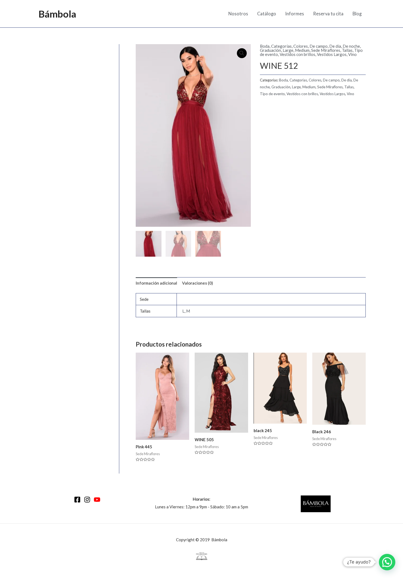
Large (288, 50)
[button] (387, 562)
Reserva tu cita (328, 13)
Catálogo (266, 13)
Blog (357, 13)
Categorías (281, 46)
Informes (294, 13)
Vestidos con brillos (297, 54)
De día (335, 46)
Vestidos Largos (332, 54)
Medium (302, 50)
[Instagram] (87, 499)
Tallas (347, 50)
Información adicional (156, 282)
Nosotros (238, 13)
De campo (319, 46)
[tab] (156, 283)
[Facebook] (77, 499)
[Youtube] (97, 499)
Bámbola (57, 13)
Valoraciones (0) (197, 282)
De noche (351, 46)
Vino (352, 54)
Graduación (270, 50)
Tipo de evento (272, 94)
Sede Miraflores (325, 50)
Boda (264, 46)
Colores (300, 46)
